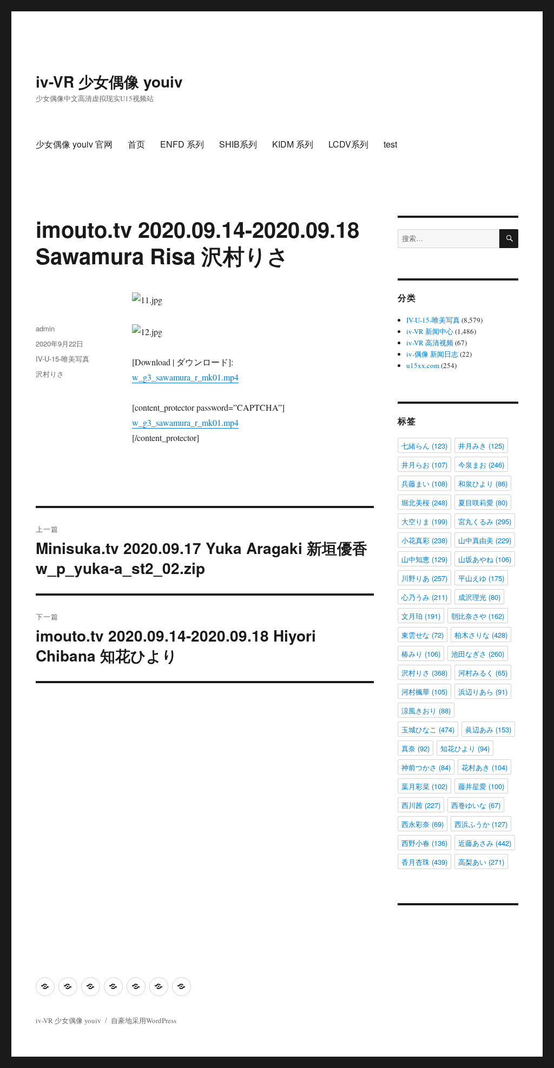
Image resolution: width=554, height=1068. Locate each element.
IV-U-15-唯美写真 (62, 358)
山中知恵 (424, 559)
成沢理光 (479, 597)
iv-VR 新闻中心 (429, 331)
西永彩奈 (422, 824)
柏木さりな (480, 635)
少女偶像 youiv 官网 (74, 144)
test (390, 144)
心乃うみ (424, 597)
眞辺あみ (488, 729)
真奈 (415, 748)
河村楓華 (424, 691)
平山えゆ (481, 578)
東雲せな (422, 635)
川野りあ (424, 578)
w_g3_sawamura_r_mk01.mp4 (185, 377)
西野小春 (424, 843)
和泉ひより (482, 483)
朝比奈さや (477, 616)
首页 (136, 144)
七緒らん (424, 445)
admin (45, 328)
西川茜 (420, 805)
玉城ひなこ (427, 729)
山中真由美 (484, 540)
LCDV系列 (348, 144)
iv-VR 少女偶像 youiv (109, 81)
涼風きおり (426, 710)
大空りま (424, 521)
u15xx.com (422, 365)
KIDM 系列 (292, 144)
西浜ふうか (480, 824)
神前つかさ (426, 767)
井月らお (424, 464)
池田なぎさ (477, 654)
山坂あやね (484, 559)
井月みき (481, 445)
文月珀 (420, 616)
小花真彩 (424, 540)
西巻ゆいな (475, 805)
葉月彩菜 (424, 786)
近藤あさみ (484, 843)
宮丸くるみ (484, 521)
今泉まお (481, 464)
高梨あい (481, 862)
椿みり (420, 654)
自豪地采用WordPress (143, 1020)
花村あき (484, 767)
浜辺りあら (482, 691)
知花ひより (465, 748)
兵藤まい (424, 483)
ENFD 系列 (182, 144)
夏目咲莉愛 (482, 502)
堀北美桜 (424, 502)
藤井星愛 (481, 786)
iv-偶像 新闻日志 (432, 354)
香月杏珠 (424, 862)
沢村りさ (50, 374)
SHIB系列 (238, 144)
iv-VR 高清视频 (429, 343)
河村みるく (482, 673)
